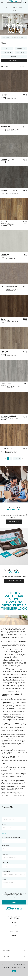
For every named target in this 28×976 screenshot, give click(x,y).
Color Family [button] (20, 52)
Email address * (5, 854)
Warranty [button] (13, 56)
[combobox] (13, 37)
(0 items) (25, 2)
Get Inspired (6, 950)
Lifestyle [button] (6, 52)
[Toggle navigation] (2, 2)
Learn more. (5, 969)
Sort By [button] (22, 66)
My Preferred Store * (6, 871)
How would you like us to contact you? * (11, 837)
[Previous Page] (5, 458)
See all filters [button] (13, 60)
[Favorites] (23, 2)
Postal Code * (5, 862)
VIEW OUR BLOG (13, 521)
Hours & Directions (14, 918)
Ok (14, 971)
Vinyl (15, 15)
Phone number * (5, 845)
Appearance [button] (20, 48)
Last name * (4, 824)
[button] (21, 2)
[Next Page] (22, 458)
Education (6, 956)
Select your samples (12, 580)
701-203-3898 (14, 10)
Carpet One (3, 15)
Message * (4, 879)
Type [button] (6, 48)
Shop (4, 945)
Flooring (10, 15)
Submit (14, 902)
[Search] (26, 37)
